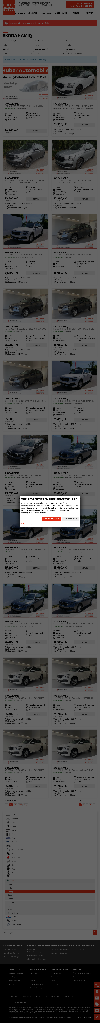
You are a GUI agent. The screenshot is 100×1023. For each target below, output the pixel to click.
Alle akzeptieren (51, 519)
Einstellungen (70, 519)
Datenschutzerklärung (29, 524)
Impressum (44, 524)
